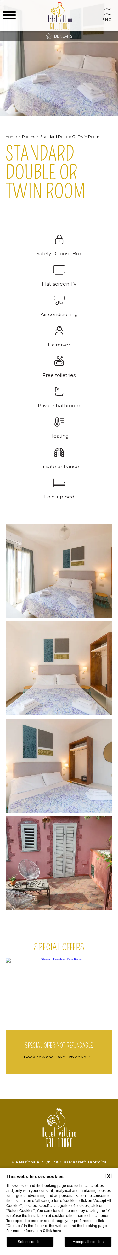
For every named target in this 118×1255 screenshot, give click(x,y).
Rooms (28, 136)
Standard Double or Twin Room (69, 136)
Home (11, 136)
